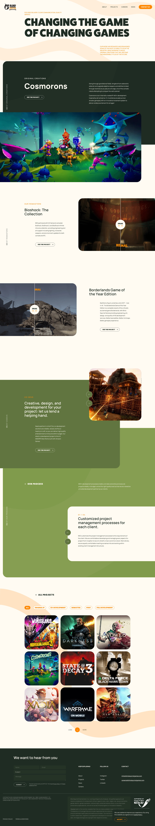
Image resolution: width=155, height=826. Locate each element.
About (104, 7)
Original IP (39, 608)
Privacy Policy (56, 784)
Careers (124, 7)
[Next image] (89, 403)
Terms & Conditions (22, 819)
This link (73, 809)
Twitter (102, 779)
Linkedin (103, 783)
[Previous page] (68, 533)
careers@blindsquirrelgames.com (133, 780)
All (27, 608)
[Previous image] (89, 394)
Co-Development (58, 608)
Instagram (103, 776)
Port (88, 608)
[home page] (10, 7)
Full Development (105, 608)
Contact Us (145, 7)
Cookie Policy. (138, 815)
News (133, 7)
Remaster (76, 608)
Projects (114, 7)
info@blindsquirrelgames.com (132, 776)
